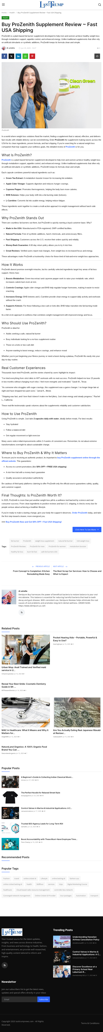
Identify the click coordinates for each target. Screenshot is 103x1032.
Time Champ (25, 842)
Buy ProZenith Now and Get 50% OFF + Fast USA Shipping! (34, 522)
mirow (23, 780)
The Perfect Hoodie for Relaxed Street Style (40, 792)
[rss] (5, 965)
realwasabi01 (57, 737)
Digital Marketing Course (77, 884)
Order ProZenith (79, 513)
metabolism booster (78, 546)
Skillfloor (39, 884)
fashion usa (74, 878)
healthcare (7, 890)
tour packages (65, 895)
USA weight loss (83, 541)
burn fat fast (32, 552)
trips (61, 884)
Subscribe (43, 999)
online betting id (58, 878)
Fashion (6, 878)
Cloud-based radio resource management (33, 890)
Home (4, 12)
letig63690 (5, 737)
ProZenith (6, 160)
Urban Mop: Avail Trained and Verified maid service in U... (24, 669)
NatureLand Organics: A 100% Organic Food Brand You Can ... (24, 748)
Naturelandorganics (9, 753)
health (29, 884)
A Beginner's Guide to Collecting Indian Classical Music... (47, 777)
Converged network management (16, 895)
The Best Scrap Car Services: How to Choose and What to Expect (77, 572)
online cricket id (30, 878)
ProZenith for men (37, 546)
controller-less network (63, 890)
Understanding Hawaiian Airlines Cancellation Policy (86, 938)
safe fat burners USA (49, 552)
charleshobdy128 (78, 975)
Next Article (58, 566)
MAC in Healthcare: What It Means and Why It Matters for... (25, 731)
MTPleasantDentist (8, 690)
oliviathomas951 (78, 943)
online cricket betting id (12, 884)
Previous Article (42, 566)
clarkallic (24, 827)
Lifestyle (44, 878)
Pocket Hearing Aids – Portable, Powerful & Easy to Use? (75, 639)
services (51, 884)
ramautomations (27, 811)
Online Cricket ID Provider (45, 895)
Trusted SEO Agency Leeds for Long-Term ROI (42, 824)
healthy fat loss (17, 552)
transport (94, 895)
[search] (99, 5)
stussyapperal (26, 796)
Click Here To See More (85, 529)
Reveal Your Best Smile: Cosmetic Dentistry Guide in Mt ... (24, 685)
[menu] (3, 5)
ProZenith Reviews (18, 546)
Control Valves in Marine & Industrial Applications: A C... (46, 808)
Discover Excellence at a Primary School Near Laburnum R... (85, 969)
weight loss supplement (44, 541)
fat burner (15, 541)
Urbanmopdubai (7, 674)
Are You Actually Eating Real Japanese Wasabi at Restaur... (77, 731)
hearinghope (57, 644)
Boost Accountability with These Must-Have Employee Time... (49, 839)
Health (12, 12)
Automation (81, 895)
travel (16, 878)
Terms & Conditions (90, 1023)
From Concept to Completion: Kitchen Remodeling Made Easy (31, 572)
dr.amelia (23, 591)
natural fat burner (65, 541)
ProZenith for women (57, 546)
